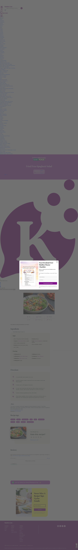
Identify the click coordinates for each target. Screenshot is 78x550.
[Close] (57, 262)
